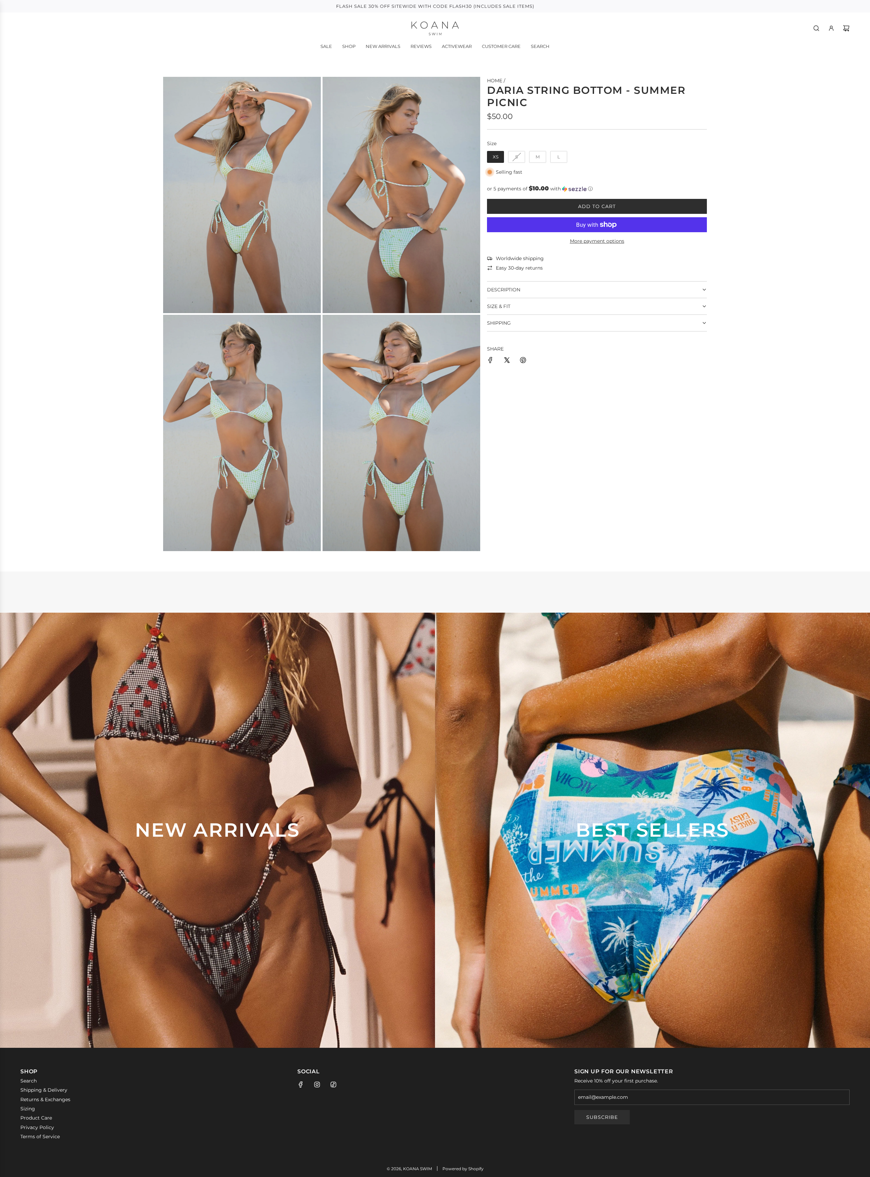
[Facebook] (300, 1084)
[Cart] (846, 28)
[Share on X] (506, 361)
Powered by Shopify (463, 1168)
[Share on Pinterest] (523, 361)
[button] (597, 188)
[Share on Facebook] (490, 361)
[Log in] (831, 28)
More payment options (597, 241)
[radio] (495, 157)
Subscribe (602, 1117)
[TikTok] (333, 1084)
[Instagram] (317, 1084)
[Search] (816, 28)
